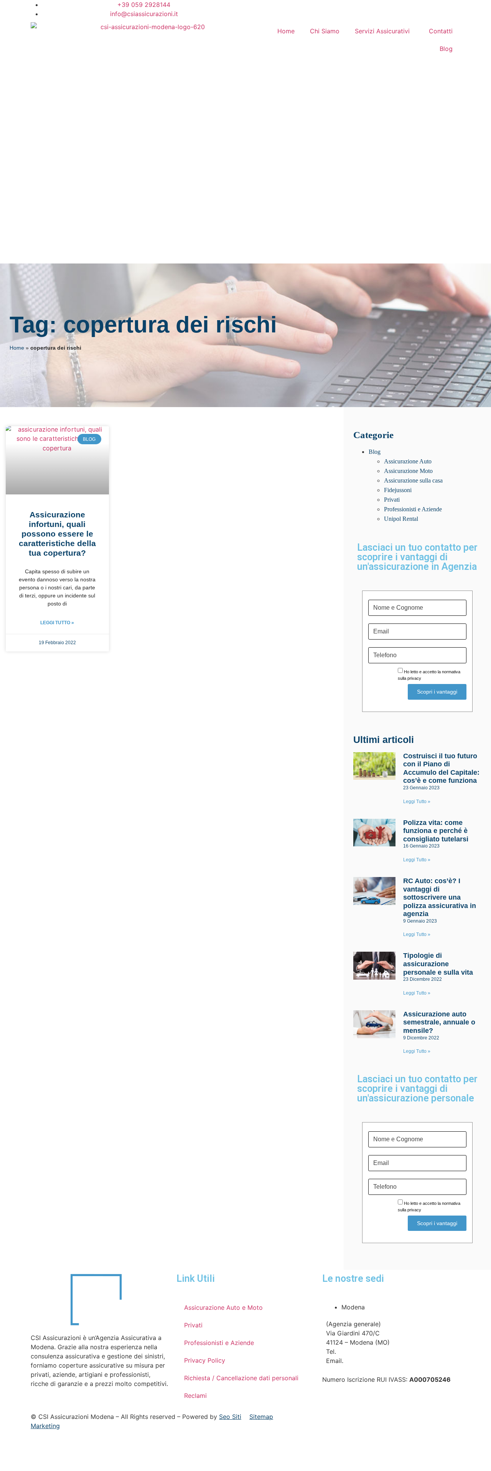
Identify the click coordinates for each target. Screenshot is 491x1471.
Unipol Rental (401, 518)
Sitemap (261, 1416)
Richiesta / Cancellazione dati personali (241, 1378)
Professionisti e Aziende (413, 509)
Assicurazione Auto (408, 461)
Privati (392, 499)
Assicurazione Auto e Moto (223, 1307)
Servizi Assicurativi (382, 31)
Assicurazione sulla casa (413, 480)
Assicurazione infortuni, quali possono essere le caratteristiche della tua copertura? (57, 534)
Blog (446, 48)
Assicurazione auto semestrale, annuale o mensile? (439, 1022)
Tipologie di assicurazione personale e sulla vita (438, 964)
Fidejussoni (398, 490)
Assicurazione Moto (408, 471)
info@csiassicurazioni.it (379, 1361)
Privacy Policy (204, 1360)
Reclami (195, 1395)
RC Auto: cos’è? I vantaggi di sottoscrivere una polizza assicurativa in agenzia (439, 897)
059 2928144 (357, 1351)
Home (286, 31)
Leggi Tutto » (57, 622)
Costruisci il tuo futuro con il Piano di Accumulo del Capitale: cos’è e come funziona (441, 768)
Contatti (441, 31)
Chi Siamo (324, 31)
